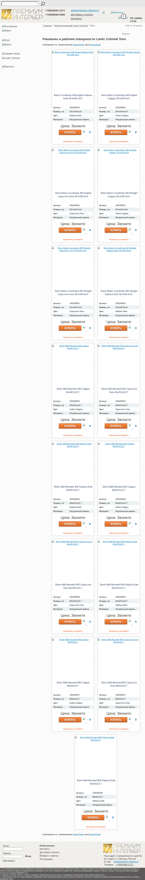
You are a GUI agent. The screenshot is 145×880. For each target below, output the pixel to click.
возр (76, 45)
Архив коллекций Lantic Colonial (71, 25)
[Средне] (130, 29)
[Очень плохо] (124, 29)
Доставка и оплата (82, 14)
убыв (80, 45)
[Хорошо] (133, 29)
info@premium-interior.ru (85, 10)
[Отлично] (136, 29)
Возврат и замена (49, 856)
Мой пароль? (9, 860)
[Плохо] (127, 29)
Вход (28, 856)
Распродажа (46, 859)
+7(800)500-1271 (55, 10)
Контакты (76, 18)
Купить (70, 132)
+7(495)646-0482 (55, 14)
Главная (47, 25)
